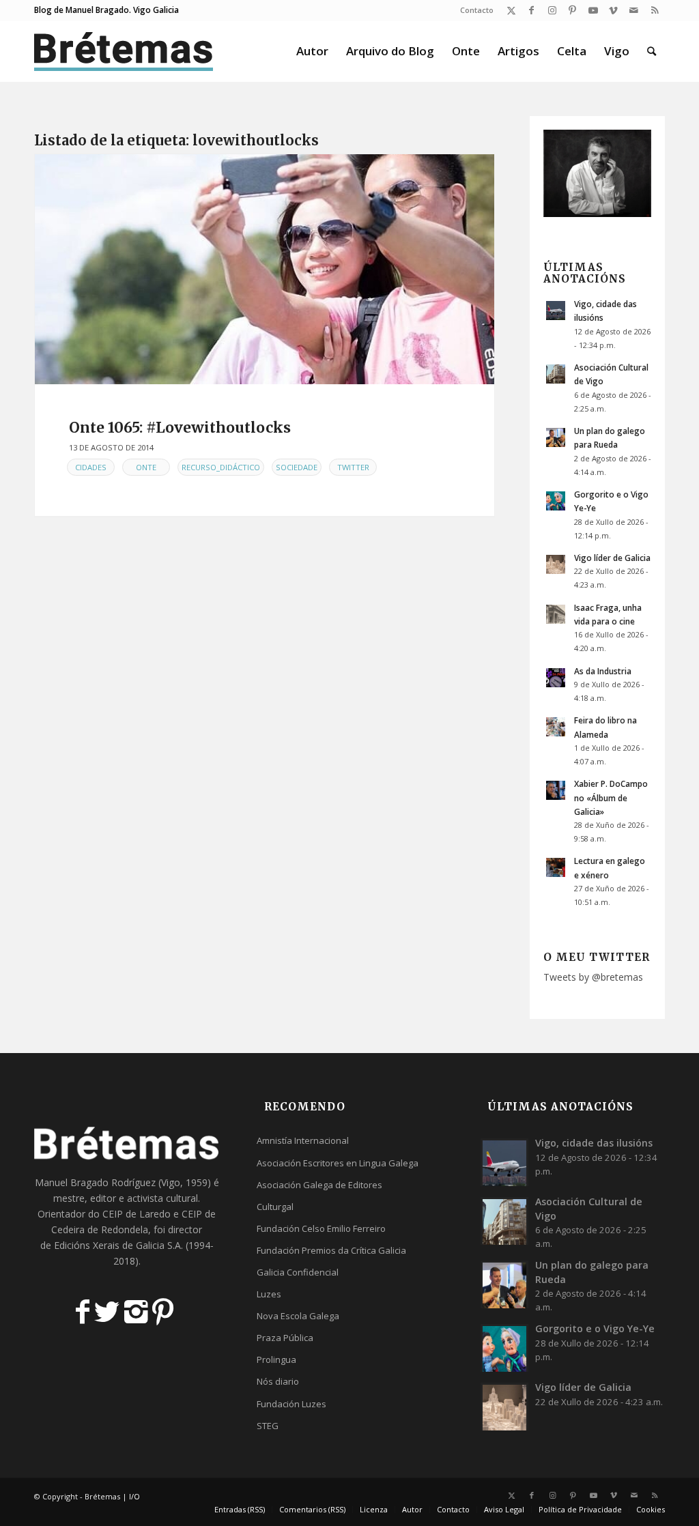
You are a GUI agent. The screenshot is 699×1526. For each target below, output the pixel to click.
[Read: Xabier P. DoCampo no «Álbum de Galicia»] (555, 790)
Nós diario (278, 1381)
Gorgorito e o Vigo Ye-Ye (595, 1328)
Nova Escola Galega (298, 1316)
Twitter (353, 467)
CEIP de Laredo (136, 1213)
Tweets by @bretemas (593, 976)
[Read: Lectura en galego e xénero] (555, 867)
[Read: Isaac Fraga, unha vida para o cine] (555, 614)
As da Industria (602, 670)
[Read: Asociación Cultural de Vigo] (555, 374)
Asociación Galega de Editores (319, 1185)
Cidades (90, 467)
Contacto (477, 10)
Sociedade (296, 467)
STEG (268, 1426)
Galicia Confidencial (298, 1272)
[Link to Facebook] (531, 10)
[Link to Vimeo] (613, 10)
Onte (146, 467)
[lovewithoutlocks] (264, 269)
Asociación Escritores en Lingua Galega (337, 1163)
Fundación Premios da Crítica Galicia (331, 1250)
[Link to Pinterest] (572, 10)
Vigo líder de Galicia (612, 557)
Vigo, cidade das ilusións (594, 1142)
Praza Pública (285, 1337)
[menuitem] (473, 10)
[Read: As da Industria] (555, 677)
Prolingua (276, 1359)
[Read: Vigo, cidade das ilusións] (555, 310)
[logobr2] (124, 51)
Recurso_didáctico (221, 467)
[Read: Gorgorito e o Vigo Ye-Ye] (555, 501)
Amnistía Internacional (303, 1140)
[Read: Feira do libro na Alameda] (555, 727)
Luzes (269, 1294)
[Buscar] (651, 51)
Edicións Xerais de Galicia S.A (117, 1245)
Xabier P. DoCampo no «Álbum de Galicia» (611, 797)
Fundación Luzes (291, 1404)
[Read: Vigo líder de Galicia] (555, 564)
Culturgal (275, 1206)
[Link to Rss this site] (654, 10)
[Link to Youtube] (593, 10)
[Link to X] (511, 10)
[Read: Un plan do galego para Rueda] (555, 437)
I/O (134, 1496)
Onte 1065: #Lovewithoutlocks (180, 427)
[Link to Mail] (634, 10)
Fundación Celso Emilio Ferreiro (321, 1228)
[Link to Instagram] (552, 10)
